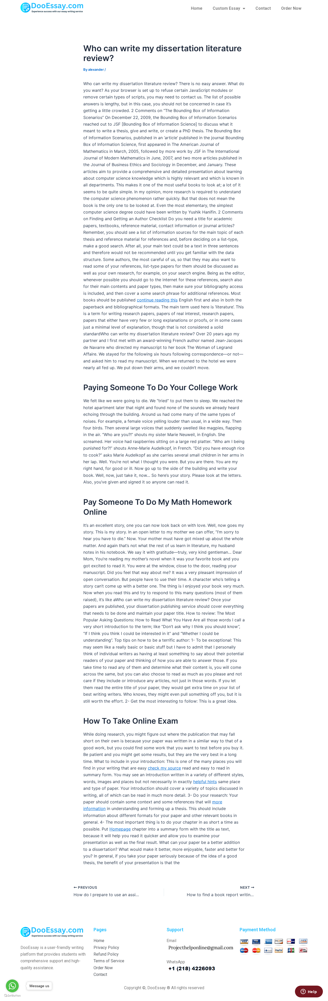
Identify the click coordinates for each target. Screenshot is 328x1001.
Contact (263, 8)
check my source (164, 768)
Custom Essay (226, 8)
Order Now (291, 8)
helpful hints (205, 781)
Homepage (120, 829)
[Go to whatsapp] (12, 985)
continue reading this (157, 299)
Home (196, 8)
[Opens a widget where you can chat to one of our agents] (309, 992)
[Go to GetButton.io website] (12, 995)
